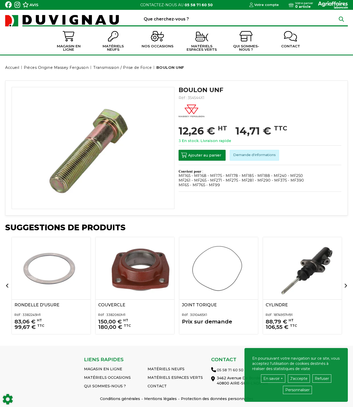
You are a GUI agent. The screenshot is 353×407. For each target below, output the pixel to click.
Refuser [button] (322, 378)
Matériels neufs (166, 369)
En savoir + (273, 378)
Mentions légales (160, 399)
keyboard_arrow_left (7, 286)
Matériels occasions (107, 377)
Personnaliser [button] (297, 390)
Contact (157, 386)
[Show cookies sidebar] (8, 399)
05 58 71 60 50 (199, 5)
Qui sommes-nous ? (105, 386)
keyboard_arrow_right (346, 286)
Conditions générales (120, 399)
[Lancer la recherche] (341, 19)
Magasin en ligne (103, 369)
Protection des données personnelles (217, 399)
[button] (169, 67)
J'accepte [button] (299, 378)
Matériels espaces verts (175, 377)
